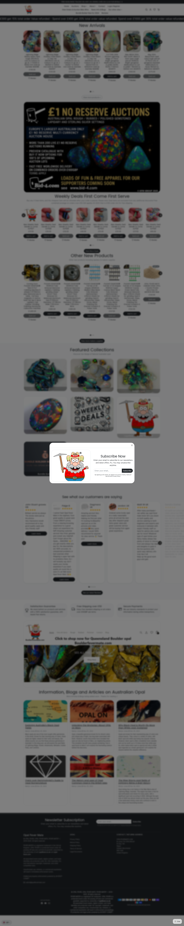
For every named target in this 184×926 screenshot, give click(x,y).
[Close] (132, 445)
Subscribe (127, 471)
